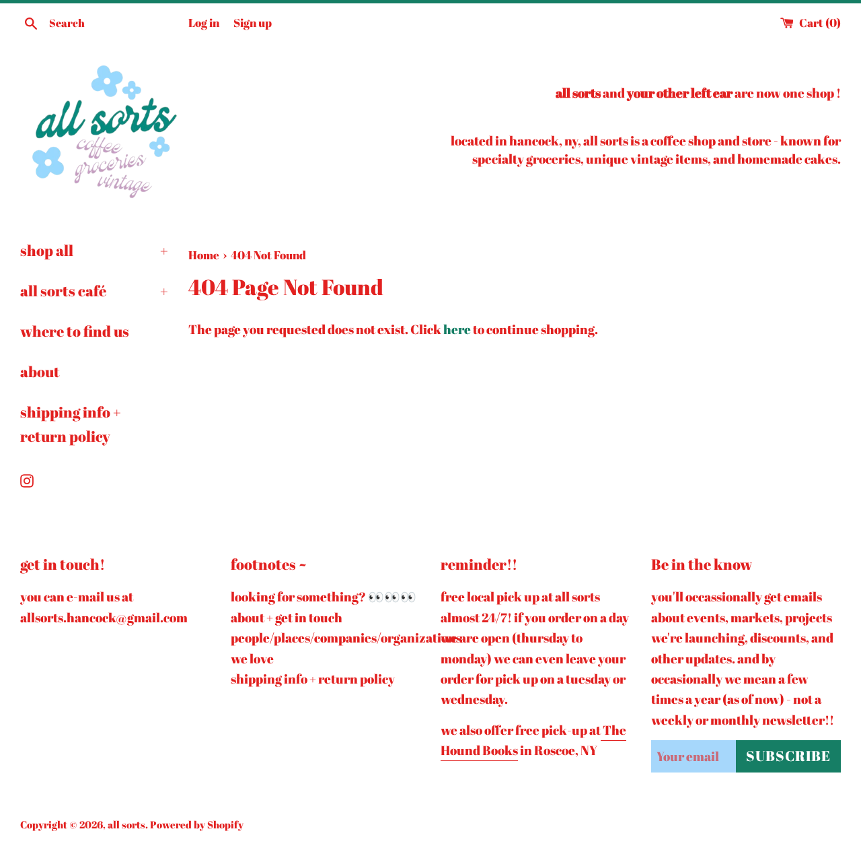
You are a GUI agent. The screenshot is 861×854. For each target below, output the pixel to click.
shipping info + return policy (70, 423)
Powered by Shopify (197, 824)
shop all (94, 250)
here (457, 329)
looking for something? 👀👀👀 (323, 596)
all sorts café (94, 290)
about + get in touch (286, 617)
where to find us (74, 331)
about (40, 371)
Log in (203, 22)
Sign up (252, 22)
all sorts (126, 824)
